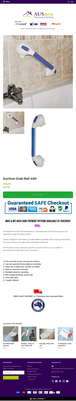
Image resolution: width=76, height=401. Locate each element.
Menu (7, 2)
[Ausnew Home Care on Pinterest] (60, 381)
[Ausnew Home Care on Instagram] (64, 381)
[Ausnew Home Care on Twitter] (53, 382)
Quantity (6, 187)
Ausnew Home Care (44, 389)
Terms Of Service (33, 369)
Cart (71, 2)
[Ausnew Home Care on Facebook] (56, 381)
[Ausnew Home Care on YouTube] (67, 381)
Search (29, 366)
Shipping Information (34, 374)
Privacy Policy (31, 371)
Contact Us (31, 379)
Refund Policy (32, 377)
